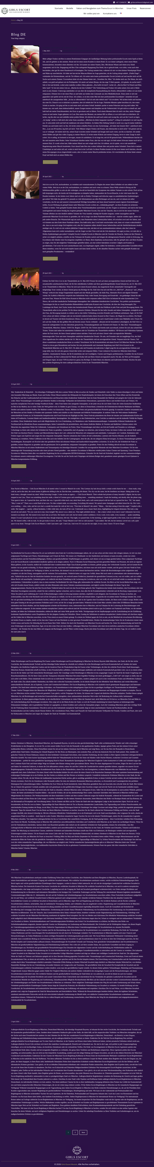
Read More (50, 162)
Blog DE (55, 51)
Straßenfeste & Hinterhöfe (24, 381)
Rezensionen (145, 8)
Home (13, 20)
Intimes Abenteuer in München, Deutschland (34, 732)
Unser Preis (132, 8)
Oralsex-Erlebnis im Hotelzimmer (60, 48)
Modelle (69, 8)
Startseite (59, 8)
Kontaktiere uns (110, 13)
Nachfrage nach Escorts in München (30, 542)
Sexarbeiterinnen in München (26, 866)
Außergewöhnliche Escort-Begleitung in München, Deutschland (43, 1018)
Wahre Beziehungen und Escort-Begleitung (33, 650)
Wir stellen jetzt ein (92, 13)
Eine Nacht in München (23, 478)
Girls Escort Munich (69, 1164)
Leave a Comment (104, 51)
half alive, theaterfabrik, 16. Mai (59, 270)
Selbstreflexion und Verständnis (59, 173)
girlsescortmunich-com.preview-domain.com (79, 51)
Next (83, 1132)
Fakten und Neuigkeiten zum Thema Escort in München (99, 8)
